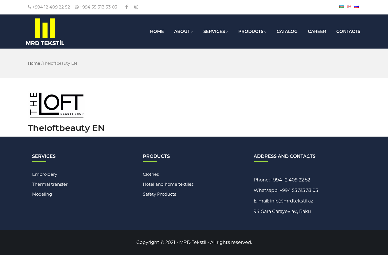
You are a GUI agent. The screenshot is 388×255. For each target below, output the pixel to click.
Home (157, 31)
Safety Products (159, 194)
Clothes (151, 174)
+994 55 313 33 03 (98, 7)
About (182, 31)
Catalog (287, 31)
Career (317, 31)
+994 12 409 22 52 (50, 7)
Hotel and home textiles (168, 184)
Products (250, 31)
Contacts (348, 31)
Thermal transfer (50, 184)
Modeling (42, 194)
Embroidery (44, 174)
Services (214, 31)
